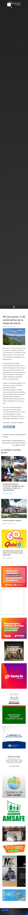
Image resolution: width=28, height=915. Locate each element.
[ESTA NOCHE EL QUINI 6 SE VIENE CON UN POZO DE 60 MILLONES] (14, 530)
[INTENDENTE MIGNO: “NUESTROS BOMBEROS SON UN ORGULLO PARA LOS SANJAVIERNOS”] (14, 457)
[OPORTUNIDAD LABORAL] (14, 500)
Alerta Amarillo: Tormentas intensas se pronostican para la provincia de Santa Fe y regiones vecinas (13, 443)
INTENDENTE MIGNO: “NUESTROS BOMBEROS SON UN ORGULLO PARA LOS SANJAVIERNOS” (13, 487)
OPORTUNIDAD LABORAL (12, 521)
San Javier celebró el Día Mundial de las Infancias (14, 436)
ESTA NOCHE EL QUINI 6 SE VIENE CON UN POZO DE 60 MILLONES (13, 553)
